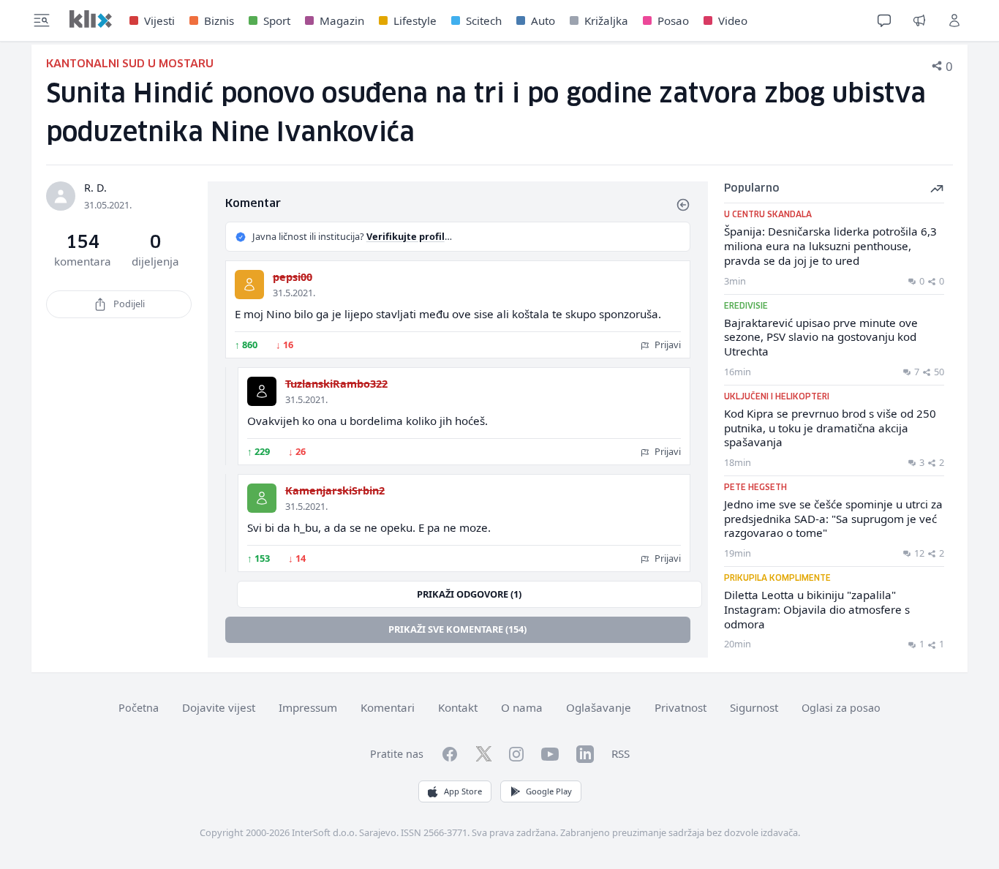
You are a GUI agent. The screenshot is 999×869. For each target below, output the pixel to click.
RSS (620, 753)
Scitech (484, 20)
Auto (543, 20)
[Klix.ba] (90, 19)
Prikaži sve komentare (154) (457, 629)
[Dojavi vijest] (919, 20)
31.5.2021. (294, 292)
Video (732, 20)
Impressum (308, 707)
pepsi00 (292, 277)
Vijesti (159, 20)
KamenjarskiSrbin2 (335, 490)
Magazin (342, 20)
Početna (138, 708)
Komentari (388, 707)
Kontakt (458, 707)
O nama (522, 707)
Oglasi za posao (841, 708)
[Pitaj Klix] (884, 20)
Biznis (219, 20)
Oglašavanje (598, 707)
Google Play (549, 791)
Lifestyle (415, 20)
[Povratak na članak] (683, 205)
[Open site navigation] (42, 20)
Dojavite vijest (218, 707)
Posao (673, 20)
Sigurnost (754, 707)
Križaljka (606, 20)
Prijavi (666, 344)
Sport (276, 20)
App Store (463, 791)
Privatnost (680, 707)
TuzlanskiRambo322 (336, 384)
